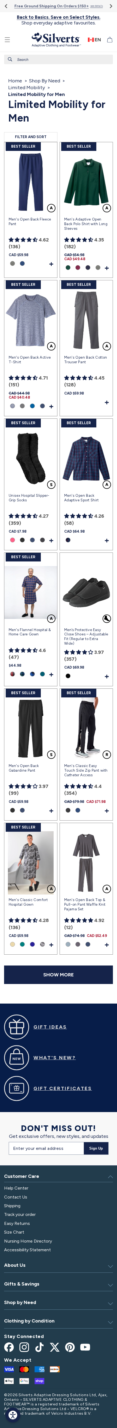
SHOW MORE (58, 975)
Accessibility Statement (27, 1249)
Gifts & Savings (21, 1284)
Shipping (12, 1205)
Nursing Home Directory (28, 1241)
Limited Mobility (26, 88)
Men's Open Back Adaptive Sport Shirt (81, 497)
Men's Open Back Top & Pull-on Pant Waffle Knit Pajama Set (85, 904)
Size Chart (14, 1232)
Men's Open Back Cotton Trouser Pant (85, 359)
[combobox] (58, 59)
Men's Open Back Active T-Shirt (30, 359)
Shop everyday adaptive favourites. (58, 20)
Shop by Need (20, 1302)
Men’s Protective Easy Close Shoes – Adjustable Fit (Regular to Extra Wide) (86, 637)
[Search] (10, 59)
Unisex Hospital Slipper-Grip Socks (29, 497)
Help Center (16, 1188)
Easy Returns (17, 1223)
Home (15, 81)
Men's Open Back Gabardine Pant (24, 768)
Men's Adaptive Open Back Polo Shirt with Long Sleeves (86, 224)
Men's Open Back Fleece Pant (30, 221)
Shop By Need (44, 81)
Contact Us (15, 1197)
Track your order (20, 1214)
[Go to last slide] (6, 6)
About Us (15, 1265)
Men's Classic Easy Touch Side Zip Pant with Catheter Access (86, 770)
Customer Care (21, 1176)
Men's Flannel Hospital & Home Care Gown (30, 632)
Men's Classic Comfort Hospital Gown (28, 902)
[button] (7, 39)
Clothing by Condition (29, 1321)
